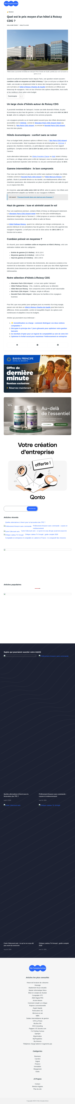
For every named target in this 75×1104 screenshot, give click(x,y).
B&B (53, 156)
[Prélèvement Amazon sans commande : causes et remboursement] (17, 526)
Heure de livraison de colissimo (37, 983)
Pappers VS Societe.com (37, 1028)
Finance (37, 1064)
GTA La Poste (37, 1021)
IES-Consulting (37, 1026)
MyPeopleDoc (37, 1039)
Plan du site (37, 1089)
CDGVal (23, 123)
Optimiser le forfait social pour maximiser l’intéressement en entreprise (39, 336)
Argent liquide (37, 1008)
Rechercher (32, 508)
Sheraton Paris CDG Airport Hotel (48, 123)
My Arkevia (37, 1041)
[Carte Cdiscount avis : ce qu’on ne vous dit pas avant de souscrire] (12, 531)
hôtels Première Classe (40, 156)
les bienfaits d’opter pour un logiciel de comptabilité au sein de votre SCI (39, 334)
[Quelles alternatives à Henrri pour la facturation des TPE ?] (20, 723)
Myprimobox (37, 1036)
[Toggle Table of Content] (20, 96)
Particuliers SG (37, 1011)
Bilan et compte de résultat (37, 993)
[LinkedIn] (58, 345)
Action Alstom (37, 1000)
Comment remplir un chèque (37, 1003)
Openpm (37, 1034)
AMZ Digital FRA (37, 998)
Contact (37, 1084)
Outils (37, 1071)
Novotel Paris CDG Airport (54, 125)
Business (37, 1056)
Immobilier (37, 1066)
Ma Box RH (37, 1023)
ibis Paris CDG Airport (25, 125)
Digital (37, 1061)
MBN (37, 1016)
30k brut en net (37, 1013)
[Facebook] (17, 345)
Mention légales (37, 1086)
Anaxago (38, 985)
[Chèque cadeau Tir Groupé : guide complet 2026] (14, 535)
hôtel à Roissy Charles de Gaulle (32, 87)
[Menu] (70, 3)
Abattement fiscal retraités (38, 988)
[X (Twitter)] (37, 345)
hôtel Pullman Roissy (17, 224)
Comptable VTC (37, 995)
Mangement (38, 1069)
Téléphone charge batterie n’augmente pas (37, 1044)
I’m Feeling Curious (37, 1031)
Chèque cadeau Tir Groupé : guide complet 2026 (41, 534)
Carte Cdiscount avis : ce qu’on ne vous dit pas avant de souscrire (44, 531)
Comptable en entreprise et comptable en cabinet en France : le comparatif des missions (35, 538)
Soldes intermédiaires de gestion (37, 1018)
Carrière (37, 1059)
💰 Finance (10, 12)
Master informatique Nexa (37, 990)
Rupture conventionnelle (37, 1005)
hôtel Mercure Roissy (53, 177)
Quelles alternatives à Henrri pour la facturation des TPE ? (25, 522)
